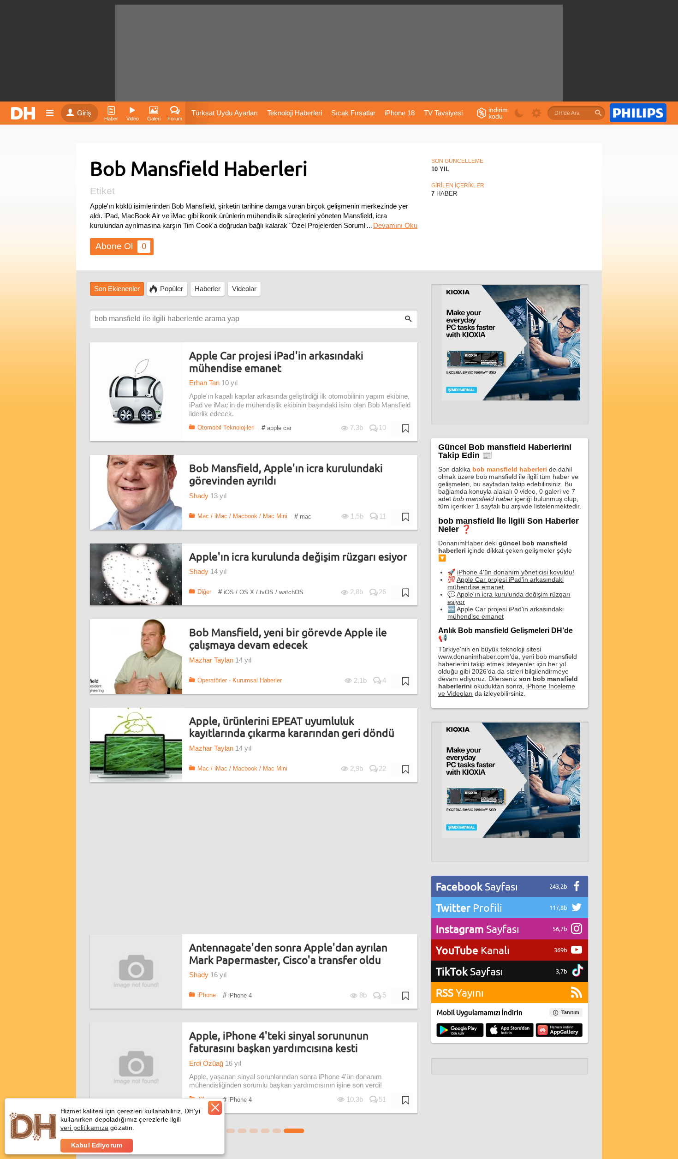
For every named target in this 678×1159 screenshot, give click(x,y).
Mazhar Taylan (211, 660)
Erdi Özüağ (206, 1063)
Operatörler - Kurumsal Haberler (239, 680)
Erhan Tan (204, 383)
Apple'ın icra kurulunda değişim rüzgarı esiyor (298, 556)
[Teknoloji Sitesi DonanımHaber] (24, 113)
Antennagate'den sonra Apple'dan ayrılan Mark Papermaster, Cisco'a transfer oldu (288, 953)
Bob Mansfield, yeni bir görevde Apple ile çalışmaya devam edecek (288, 638)
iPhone (206, 995)
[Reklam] (638, 113)
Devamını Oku (395, 225)
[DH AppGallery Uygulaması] (559, 1031)
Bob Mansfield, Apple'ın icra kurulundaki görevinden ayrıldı (286, 474)
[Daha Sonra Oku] (402, 428)
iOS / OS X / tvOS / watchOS (260, 592)
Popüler (171, 289)
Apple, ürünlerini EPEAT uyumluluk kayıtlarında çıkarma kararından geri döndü (291, 727)
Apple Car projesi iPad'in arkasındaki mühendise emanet (276, 361)
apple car (276, 427)
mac (302, 516)
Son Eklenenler (117, 289)
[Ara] (598, 113)
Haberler (207, 289)
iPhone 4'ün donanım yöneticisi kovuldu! (515, 572)
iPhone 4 (237, 995)
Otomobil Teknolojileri (226, 427)
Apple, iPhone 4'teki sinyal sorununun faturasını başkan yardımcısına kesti (279, 1041)
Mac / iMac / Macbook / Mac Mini (242, 516)
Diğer (204, 591)
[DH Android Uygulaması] (460, 1031)
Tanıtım (570, 1012)
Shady (198, 496)
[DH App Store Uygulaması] (510, 1031)
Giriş (84, 113)
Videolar (244, 289)
